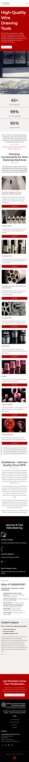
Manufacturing (15, 719)
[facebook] (2, 745)
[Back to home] (5, 3)
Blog (15, 727)
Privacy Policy (15, 722)
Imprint (15, 724)
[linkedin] (12, 745)
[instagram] (5, 745)
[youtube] (9, 745)
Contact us (7, 47)
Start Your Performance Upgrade (14, 695)
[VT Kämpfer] (13, 705)
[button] (27, 3)
